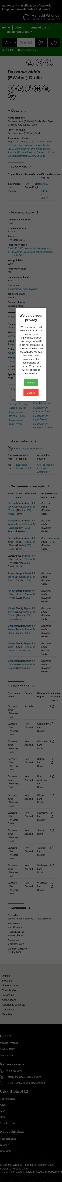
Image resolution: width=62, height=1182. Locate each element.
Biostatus (7, 980)
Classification (9, 990)
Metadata (7, 1014)
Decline (31, 392)
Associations (9, 1000)
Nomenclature (10, 985)
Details (6, 976)
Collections (8, 1009)
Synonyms (8, 995)
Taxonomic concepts (13, 1004)
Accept (31, 382)
